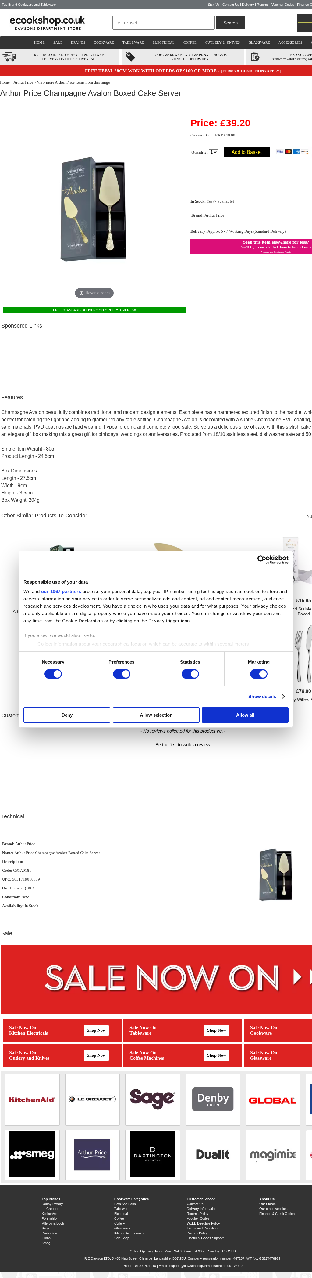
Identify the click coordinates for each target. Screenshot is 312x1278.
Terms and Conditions (203, 1228)
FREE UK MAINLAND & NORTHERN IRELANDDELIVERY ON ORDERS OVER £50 (68, 57)
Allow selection (156, 715)
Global (46, 1238)
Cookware (261, 1033)
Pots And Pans (125, 1204)
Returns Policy (197, 1213)
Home (5, 82)
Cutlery (119, 1223)
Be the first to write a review (182, 744)
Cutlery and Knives (29, 1058)
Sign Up (214, 4)
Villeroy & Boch (53, 1223)
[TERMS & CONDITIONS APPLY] (251, 71)
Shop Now (96, 1030)
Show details (262, 696)
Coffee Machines (146, 1058)
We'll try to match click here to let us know (276, 247)
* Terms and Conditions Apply (276, 252)
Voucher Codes (282, 4)
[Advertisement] (183, 359)
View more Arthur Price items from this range (73, 82)
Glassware (260, 1058)
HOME (39, 42)
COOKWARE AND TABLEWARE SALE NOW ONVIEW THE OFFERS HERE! (191, 57)
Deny (67, 715)
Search (230, 22)
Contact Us (230, 4)
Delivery (248, 4)
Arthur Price (23, 82)
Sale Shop (121, 1238)
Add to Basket (247, 152)
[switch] (121, 674)
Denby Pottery (52, 1204)
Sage (45, 1228)
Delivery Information (201, 1209)
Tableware (140, 1033)
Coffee (119, 1218)
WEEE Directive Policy (203, 1223)
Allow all (245, 715)
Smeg (46, 1243)
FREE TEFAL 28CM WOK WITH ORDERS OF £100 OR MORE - (153, 70)
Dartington (49, 1233)
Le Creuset (50, 1209)
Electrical (121, 1213)
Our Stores (267, 1204)
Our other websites (273, 1209)
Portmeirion (50, 1218)
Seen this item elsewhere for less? (276, 242)
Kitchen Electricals (28, 1033)
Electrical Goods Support (205, 1238)
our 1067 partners (61, 591)
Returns (263, 4)
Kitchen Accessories (129, 1233)
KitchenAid (49, 1213)
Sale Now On (22, 1027)
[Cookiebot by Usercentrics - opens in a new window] (262, 559)
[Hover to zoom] (94, 208)
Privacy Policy (197, 1233)
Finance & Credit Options (277, 1213)
